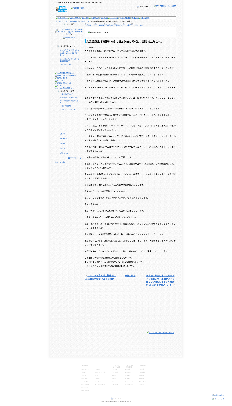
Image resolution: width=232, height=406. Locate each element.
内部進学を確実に (66, 106)
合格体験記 (63, 139)
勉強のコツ (98, 375)
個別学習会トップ (61, 21)
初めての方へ (85, 369)
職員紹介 (62, 143)
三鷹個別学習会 (74, 21)
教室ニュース (85, 21)
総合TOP (85, 365)
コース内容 (84, 381)
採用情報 (97, 378)
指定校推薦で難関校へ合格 (68, 97)
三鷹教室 (143, 365)
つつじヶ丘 (116, 365)
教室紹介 (62, 148)
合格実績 (62, 134)
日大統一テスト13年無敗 (68, 109)
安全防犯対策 (85, 387)
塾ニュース (98, 381)
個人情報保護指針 (100, 384)
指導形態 (83, 375)
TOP (61, 129)
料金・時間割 (85, 384)
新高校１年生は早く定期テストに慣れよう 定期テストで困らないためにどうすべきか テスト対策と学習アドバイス (161, 280)
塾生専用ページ (74, 157)
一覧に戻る (130, 275)
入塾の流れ (84, 378)
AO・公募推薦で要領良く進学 (69, 102)
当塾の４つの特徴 (100, 372)
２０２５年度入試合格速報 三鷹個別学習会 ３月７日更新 (100, 277)
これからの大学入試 (67, 64)
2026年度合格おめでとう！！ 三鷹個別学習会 (70, 60)
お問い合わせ (64, 153)
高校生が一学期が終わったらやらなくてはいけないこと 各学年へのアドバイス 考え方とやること (69, 53)
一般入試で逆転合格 (66, 94)
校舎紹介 (114, 378)
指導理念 (83, 372)
